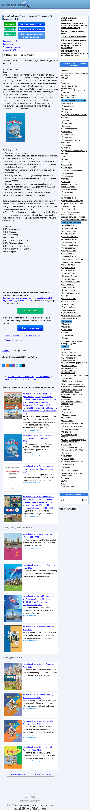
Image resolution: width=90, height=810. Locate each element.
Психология (67, 165)
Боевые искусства (70, 470)
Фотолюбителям (69, 352)
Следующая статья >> (44, 774)
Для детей (66, 126)
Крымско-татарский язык (73, 259)
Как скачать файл (12, 336)
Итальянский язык (70, 237)
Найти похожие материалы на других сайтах (31, 35)
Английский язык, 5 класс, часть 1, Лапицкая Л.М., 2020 (38, 722)
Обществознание (69, 189)
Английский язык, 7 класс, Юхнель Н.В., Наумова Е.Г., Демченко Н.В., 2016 (38, 438)
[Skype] (20, 365)
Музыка (65, 179)
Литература (67, 109)
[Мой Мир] (10, 365)
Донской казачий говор (72, 293)
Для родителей (68, 209)
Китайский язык (69, 299)
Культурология (68, 206)
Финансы (66, 333)
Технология (67, 132)
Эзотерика (66, 349)
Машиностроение (69, 415)
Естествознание (69, 198)
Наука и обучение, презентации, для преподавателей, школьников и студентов (74, 89)
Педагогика (67, 137)
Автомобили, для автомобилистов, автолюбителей (69, 370)
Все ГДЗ (64, 78)
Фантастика (67, 445)
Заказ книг (66, 409)
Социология (67, 134)
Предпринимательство (72, 341)
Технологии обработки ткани (74, 387)
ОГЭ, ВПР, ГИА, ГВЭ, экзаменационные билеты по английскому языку (74, 53)
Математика (67, 103)
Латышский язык (69, 276)
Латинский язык (69, 239)
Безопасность (68, 464)
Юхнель (5, 380)
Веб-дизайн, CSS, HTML (72, 450)
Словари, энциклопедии (72, 462)
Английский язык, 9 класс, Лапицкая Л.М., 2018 (38, 665)
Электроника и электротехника (68, 359)
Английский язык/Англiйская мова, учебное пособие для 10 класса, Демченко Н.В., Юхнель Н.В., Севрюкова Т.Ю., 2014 (38, 600)
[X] (23, 365)
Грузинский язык (69, 307)
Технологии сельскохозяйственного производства (71, 401)
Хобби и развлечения (71, 355)
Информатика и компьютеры (74, 115)
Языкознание (68, 304)
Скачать (10, 24)
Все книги (65, 478)
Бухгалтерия (67, 335)
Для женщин (67, 418)
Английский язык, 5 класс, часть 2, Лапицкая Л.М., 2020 (38, 696)
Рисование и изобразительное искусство (73, 216)
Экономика (67, 330)
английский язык (43, 377)
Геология (66, 407)
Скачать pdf (30, 311)
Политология (67, 123)
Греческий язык (68, 273)
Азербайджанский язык (72, 262)
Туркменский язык (70, 313)
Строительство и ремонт (72, 384)
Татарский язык (69, 251)
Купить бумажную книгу (31, 24)
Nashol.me (9, 805)
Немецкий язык (68, 234)
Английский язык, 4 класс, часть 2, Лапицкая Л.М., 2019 (38, 748)
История (65, 159)
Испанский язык (69, 231)
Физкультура (67, 176)
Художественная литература (74, 151)
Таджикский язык (69, 318)
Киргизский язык (69, 310)
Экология (66, 182)
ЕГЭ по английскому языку (73, 40)
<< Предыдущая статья (17, 774)
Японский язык (68, 290)
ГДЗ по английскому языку (73, 37)
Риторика (66, 153)
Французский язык (70, 228)
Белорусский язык (70, 245)
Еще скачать (10, 29)
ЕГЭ (62, 81)
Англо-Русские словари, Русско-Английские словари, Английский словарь (74, 25)
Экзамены (65, 83)
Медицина (66, 432)
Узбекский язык (68, 254)
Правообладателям (13, 340)
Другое (64, 481)
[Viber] (13, 365)
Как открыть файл (10, 41)
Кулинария (66, 467)
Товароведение (69, 344)
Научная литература (71, 212)
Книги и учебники (68, 95)
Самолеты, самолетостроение (75, 376)
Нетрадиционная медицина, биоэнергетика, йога (73, 441)
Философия (67, 168)
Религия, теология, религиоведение (69, 185)
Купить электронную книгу (31, 29)
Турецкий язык (68, 268)
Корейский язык (69, 256)
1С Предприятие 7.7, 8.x (72, 447)
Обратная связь (68, 486)
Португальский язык (71, 282)
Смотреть (10, 34)
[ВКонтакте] (3, 365)
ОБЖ (64, 156)
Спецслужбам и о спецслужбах (69, 436)
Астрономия (67, 173)
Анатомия (66, 145)
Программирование (70, 429)
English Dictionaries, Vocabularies (70, 19)
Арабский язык (68, 265)
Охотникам (67, 378)
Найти (63, 484)
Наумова (15, 380)
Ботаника (66, 148)
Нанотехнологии (69, 366)
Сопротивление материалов (74, 220)
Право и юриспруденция (72, 170)
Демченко (25, 380)
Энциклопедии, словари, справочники (71, 474)
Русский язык (68, 106)
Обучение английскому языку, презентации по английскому (71, 45)
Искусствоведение (70, 129)
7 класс (34, 380)
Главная (64, 70)
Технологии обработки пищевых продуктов (71, 391)
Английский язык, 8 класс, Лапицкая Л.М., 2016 (38, 628)
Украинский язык (69, 242)
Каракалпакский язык (71, 316)
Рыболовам (67, 456)
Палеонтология (69, 192)
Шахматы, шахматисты (72, 426)
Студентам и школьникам (73, 204)
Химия (65, 118)
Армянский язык (69, 248)
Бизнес (65, 338)
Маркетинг (66, 327)
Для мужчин (67, 453)
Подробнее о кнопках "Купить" (21, 55)
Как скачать (8, 44)
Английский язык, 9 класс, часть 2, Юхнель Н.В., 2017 (38, 535)
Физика (65, 112)
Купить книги (30, 328)
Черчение (66, 162)
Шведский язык (68, 287)
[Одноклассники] (7, 365)
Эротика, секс (68, 459)
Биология (66, 120)
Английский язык (69, 225)
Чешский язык (68, 285)
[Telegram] (17, 365)
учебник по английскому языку (21, 377)
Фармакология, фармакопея (74, 363)
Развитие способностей (72, 423)
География (67, 195)
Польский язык (68, 279)
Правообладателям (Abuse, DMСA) (11, 48)
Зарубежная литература (72, 201)
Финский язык (68, 302)
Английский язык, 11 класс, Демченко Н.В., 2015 (39, 566)
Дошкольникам (68, 98)
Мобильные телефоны (72, 381)
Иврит (65, 296)
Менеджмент (67, 324)
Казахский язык (68, 270)
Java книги (66, 412)
